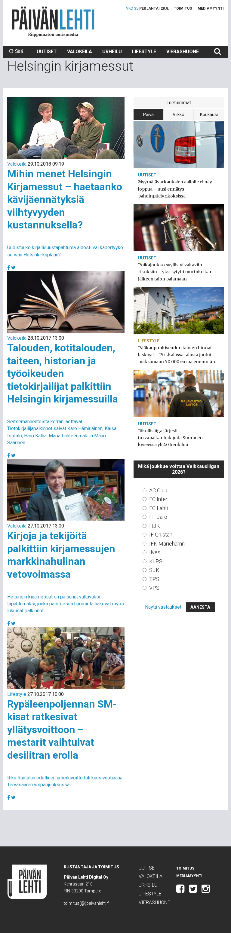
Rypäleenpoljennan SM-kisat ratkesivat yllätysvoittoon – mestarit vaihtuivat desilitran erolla (62, 729)
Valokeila (79, 51)
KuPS (155, 561)
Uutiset (47, 51)
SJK (154, 570)
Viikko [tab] (178, 114)
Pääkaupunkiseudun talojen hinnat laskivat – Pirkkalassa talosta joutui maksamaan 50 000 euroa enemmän (176, 354)
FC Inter (158, 499)
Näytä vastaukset (163, 607)
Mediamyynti (211, 8)
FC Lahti (158, 508)
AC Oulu (158, 490)
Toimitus (183, 8)
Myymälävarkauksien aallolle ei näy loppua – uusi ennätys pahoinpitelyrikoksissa (175, 188)
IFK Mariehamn (167, 543)
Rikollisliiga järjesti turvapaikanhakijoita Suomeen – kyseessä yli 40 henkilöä (172, 437)
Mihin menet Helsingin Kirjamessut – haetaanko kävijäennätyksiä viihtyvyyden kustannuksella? (64, 199)
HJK (154, 526)
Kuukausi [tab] (209, 114)
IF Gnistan (160, 534)
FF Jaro (158, 517)
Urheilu (112, 51)
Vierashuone (182, 51)
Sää (19, 51)
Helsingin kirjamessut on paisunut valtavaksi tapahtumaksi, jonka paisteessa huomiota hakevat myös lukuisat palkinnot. (65, 603)
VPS (154, 588)
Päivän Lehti (53, 21)
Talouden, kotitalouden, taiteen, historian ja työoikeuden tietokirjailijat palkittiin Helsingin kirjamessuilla (62, 373)
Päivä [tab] (148, 114)
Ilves (154, 552)
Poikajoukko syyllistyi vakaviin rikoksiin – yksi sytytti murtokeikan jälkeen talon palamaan (175, 271)
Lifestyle (144, 51)
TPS (154, 579)
